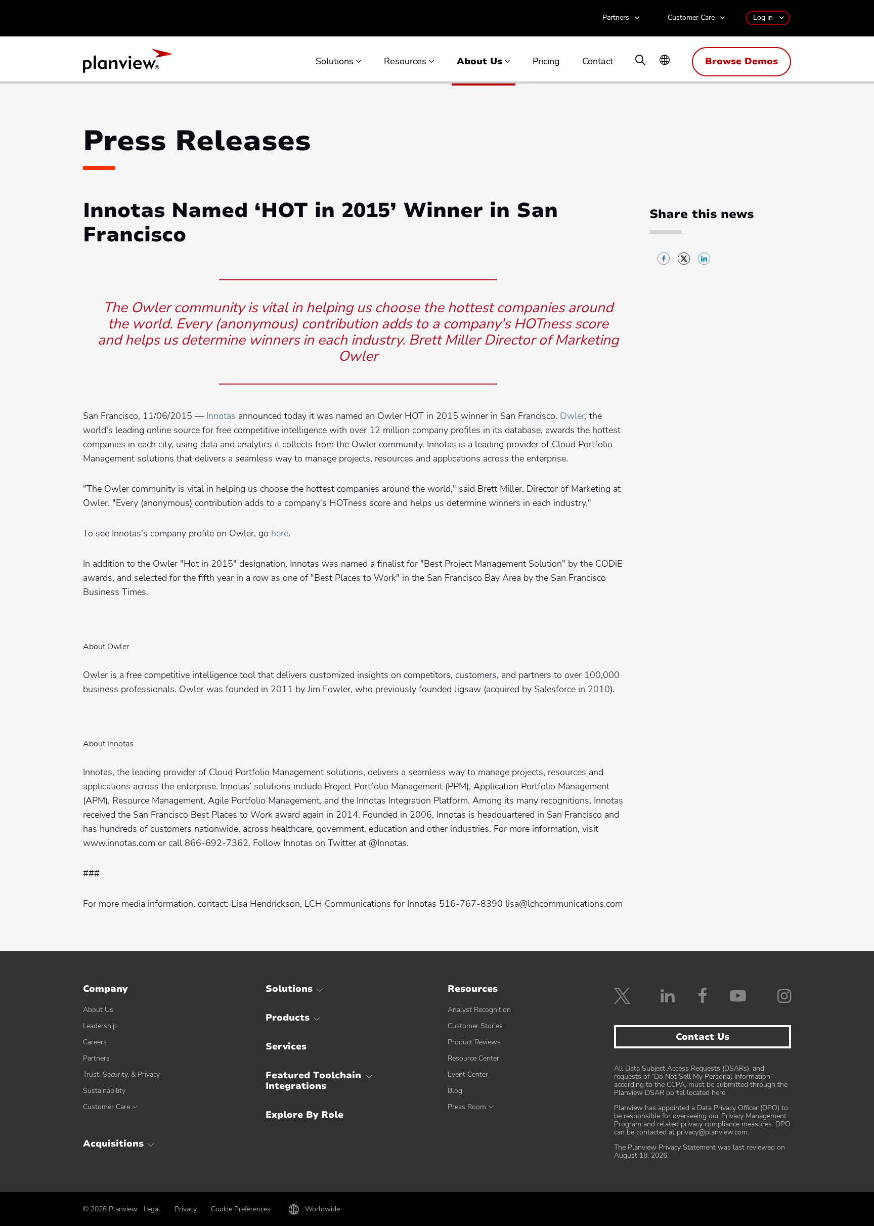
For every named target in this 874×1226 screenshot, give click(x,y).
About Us (479, 61)
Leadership (100, 1026)
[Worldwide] (665, 61)
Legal (152, 1209)
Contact (597, 61)
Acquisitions (113, 1143)
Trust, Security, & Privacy (121, 1074)
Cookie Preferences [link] (241, 1209)
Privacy (185, 1209)
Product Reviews (474, 1042)
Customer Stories (475, 1026)
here (279, 533)
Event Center (468, 1074)
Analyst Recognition (479, 1009)
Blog (455, 1090)
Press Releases (197, 140)
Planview (127, 64)
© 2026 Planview (110, 1209)
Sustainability (104, 1090)
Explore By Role (304, 1115)
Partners (615, 18)
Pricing (546, 61)
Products (288, 1017)
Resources (405, 61)
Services (286, 1046)
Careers (95, 1042)
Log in (763, 17)
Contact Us (702, 1037)
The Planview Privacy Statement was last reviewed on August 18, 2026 (699, 1151)
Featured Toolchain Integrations (313, 1080)
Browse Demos (741, 61)
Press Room (467, 1107)
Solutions (335, 61)
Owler (572, 416)
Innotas (221, 416)
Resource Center (473, 1058)
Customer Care (691, 18)
